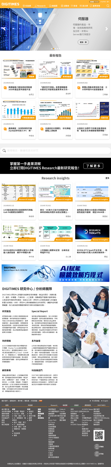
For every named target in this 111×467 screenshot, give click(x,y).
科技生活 (85, 435)
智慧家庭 (51, 431)
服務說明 (13, 401)
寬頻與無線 (52, 435)
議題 (39, 409)
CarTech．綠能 (19, 414)
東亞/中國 (32, 416)
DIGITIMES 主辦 (76, 411)
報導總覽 (41, 414)
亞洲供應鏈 (52, 427)
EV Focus (51, 422)
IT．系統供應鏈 (19, 424)
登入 (108, 2)
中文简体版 (95, 401)
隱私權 (26, 401)
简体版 (96, 2)
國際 (30, 418)
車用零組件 (52, 409)
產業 (13, 409)
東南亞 (31, 411)
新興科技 (51, 424)
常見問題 (34, 401)
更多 (81, 42)
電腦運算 (51, 442)
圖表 (15, 435)
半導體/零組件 (86, 418)
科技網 (28, 5)
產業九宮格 (5, 416)
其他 (72, 422)
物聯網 (50, 433)
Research (41, 5)
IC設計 (50, 453)
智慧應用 (74, 414)
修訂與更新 (5, 424)
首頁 (6, 405)
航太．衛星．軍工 (20, 422)
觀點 (39, 411)
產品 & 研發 (74, 418)
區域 (28, 409)
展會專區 (41, 418)
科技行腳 (63, 416)
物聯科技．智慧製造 (19, 430)
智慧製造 (51, 429)
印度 (30, 414)
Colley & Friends (62, 410)
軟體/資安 (85, 429)
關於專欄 (63, 420)
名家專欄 (63, 414)
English (105, 401)
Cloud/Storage (87, 420)
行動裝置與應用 (53, 446)
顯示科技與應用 (53, 457)
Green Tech (52, 420)
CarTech (51, 451)
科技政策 (17, 433)
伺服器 (50, 444)
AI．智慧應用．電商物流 (19, 419)
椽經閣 (54, 5)
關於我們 (5, 401)
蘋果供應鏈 (5, 414)
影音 (74, 5)
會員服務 (97, 411)
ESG (83, 416)
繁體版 (92, 2)
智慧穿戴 (51, 448)
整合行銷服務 (98, 420)
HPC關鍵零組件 (53, 411)
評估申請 (103, 2)
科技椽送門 (5, 418)
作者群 (62, 418)
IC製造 (50, 455)
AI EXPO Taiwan (76, 424)
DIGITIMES (101, 405)
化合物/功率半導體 (53, 417)
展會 (3, 420)
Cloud (50, 440)
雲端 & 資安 (74, 416)
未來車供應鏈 (6, 411)
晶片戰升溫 (5, 409)
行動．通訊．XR (19, 416)
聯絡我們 (97, 424)
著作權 (20, 401)
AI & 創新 (74, 420)
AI (82, 414)
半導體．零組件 (19, 411)
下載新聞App (98, 429)
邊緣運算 (51, 414)
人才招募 (97, 422)
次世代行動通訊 (53, 437)
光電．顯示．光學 (20, 427)
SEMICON (85, 411)
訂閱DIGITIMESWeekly (101, 418)
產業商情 (96, 5)
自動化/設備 (86, 431)
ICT (83, 427)
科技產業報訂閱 (99, 416)
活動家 (66, 5)
